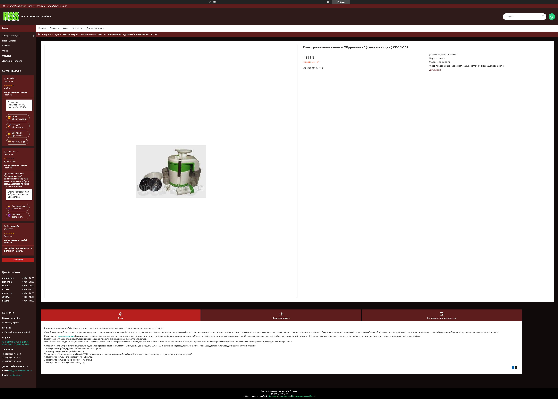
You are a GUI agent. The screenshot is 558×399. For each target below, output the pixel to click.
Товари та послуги (50, 34)
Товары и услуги (10, 35)
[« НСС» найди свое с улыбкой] (11, 16)
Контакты (77, 28)
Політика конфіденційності (303, 396)
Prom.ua (293, 391)
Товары (53, 28)
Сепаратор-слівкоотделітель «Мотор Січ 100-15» (17, 104)
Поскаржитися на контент (280, 396)
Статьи (6, 45)
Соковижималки (88, 34)
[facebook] (513, 368)
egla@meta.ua (15, 375)
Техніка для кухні (70, 34)
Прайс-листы (9, 40)
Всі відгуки (18, 260)
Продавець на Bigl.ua (279, 394)
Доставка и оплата (95, 28)
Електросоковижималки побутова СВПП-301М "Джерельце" (19, 194)
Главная (42, 28)
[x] (516, 368)
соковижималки (65, 336)
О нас (65, 28)
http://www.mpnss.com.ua (20, 371)
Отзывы (6, 56)
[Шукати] (543, 16)
